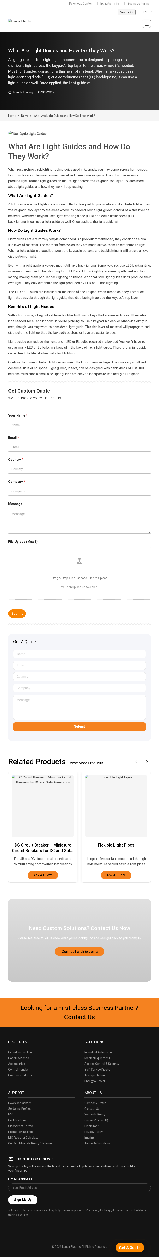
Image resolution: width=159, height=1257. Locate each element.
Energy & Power (94, 1081)
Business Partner (139, 3)
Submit (17, 613)
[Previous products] (136, 761)
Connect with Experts (79, 951)
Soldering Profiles (19, 1108)
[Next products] (147, 761)
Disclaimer (91, 1126)
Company (16, 482)
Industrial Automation (98, 1052)
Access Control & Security (101, 1063)
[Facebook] (11, 1224)
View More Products (86, 763)
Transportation (94, 1075)
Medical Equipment (97, 1058)
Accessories (16, 1063)
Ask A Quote (42, 875)
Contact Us (79, 1017)
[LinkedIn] (29, 1224)
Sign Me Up (23, 1200)
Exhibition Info (109, 3)
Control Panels (18, 1069)
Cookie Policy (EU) (96, 1120)
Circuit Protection (20, 1052)
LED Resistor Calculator (24, 1137)
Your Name (18, 415)
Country (15, 460)
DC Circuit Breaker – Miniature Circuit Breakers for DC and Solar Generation (43, 851)
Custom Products (20, 1075)
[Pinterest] (38, 1224)
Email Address (20, 1179)
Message (16, 504)
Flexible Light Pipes (116, 845)
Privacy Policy (93, 1131)
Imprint (89, 1137)
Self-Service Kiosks (97, 1069)
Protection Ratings (21, 1131)
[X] (20, 1224)
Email (13, 438)
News (25, 115)
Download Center (80, 3)
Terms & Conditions (97, 1143)
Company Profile (95, 1103)
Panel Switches (18, 1058)
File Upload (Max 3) (23, 542)
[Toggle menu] (146, 24)
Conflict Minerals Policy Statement (31, 1143)
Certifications (17, 1120)
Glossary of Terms (20, 1126)
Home (12, 115)
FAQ (10, 1114)
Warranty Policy (94, 1114)
